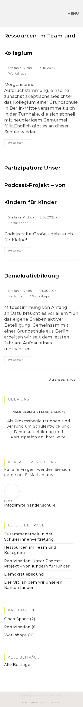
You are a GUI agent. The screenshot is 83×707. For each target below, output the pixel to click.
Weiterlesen (19, 143)
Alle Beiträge (17, 664)
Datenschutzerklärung (51, 695)
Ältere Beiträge (64, 379)
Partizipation (18, 223)
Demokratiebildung (31, 276)
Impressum (21, 695)
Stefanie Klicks (20, 68)
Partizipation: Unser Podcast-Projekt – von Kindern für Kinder (35, 185)
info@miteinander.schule (30, 505)
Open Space (16, 619)
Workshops (17, 73)
